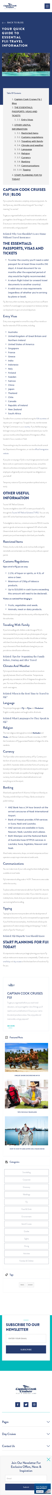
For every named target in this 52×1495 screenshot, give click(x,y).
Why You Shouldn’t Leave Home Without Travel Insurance (24, 235)
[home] (10, 6)
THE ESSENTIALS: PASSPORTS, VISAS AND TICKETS (24, 111)
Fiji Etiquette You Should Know (28, 936)
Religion (25, 153)
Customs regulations (32, 137)
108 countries (41, 418)
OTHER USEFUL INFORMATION (16, 495)
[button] (47, 6)
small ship (6, 961)
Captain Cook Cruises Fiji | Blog (24, 192)
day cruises (17, 961)
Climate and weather (32, 145)
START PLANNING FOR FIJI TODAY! (26, 944)
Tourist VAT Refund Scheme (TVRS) (25, 512)
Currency (26, 157)
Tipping (26, 169)
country (27, 426)
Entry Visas (27, 119)
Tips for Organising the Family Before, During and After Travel (24, 658)
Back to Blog (13, 23)
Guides (38, 91)
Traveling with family (32, 141)
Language (26, 149)
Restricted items (29, 133)
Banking (25, 161)
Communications (30, 165)
